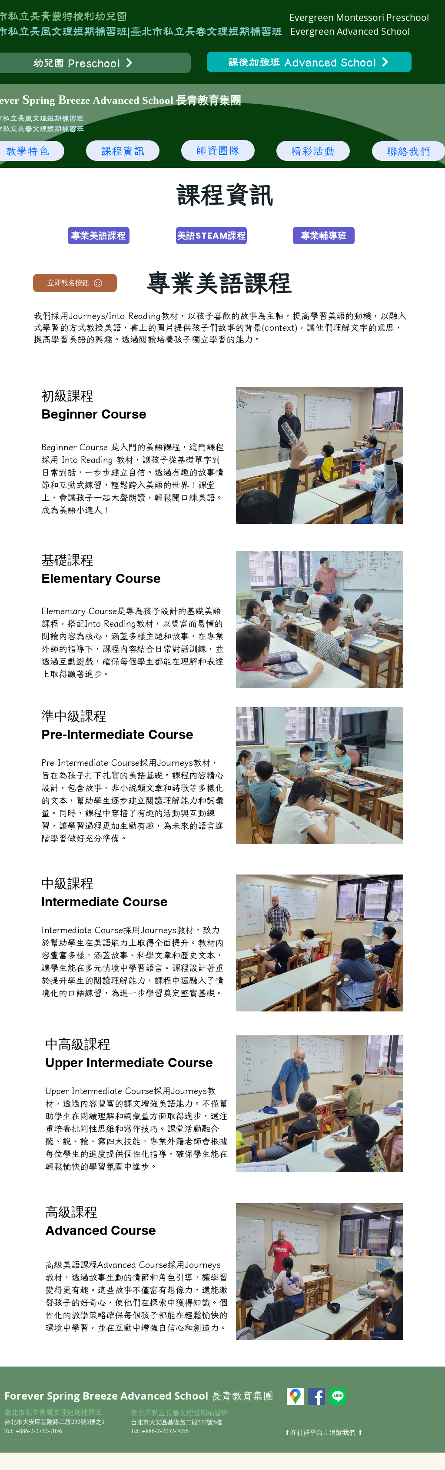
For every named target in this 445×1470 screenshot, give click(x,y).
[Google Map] (295, 1396)
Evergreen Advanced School (350, 31)
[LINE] (337, 1396)
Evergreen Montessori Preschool (359, 17)
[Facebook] (316, 1396)
